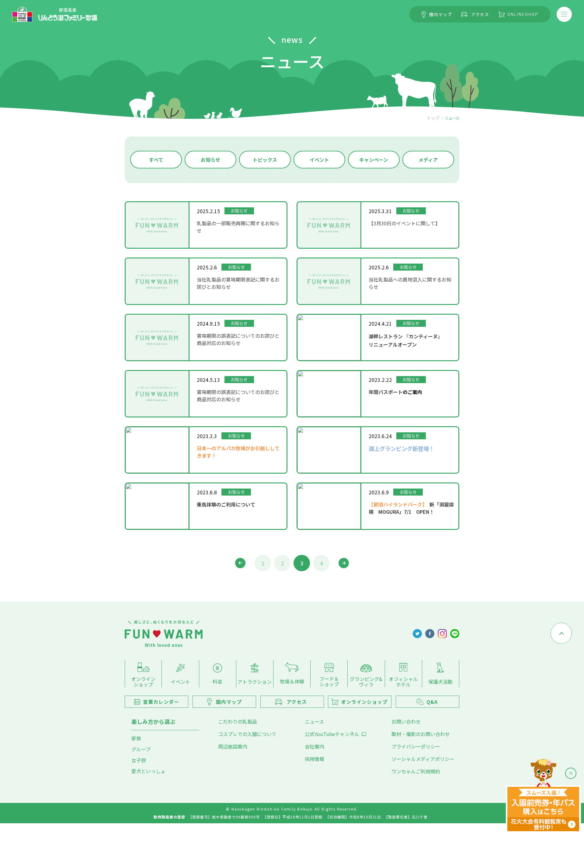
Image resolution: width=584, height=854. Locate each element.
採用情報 (314, 758)
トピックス (265, 159)
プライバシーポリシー (415, 746)
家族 (136, 738)
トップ (433, 118)
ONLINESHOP (522, 14)
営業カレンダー (161, 701)
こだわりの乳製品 (237, 721)
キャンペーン (373, 159)
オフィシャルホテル (403, 681)
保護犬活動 (440, 681)
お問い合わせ (406, 721)
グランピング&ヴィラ (366, 681)
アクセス (480, 14)
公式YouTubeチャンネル (332, 734)
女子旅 (138, 760)
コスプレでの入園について (247, 734)
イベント (319, 159)
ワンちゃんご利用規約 (415, 771)
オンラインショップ (143, 681)
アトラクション (255, 681)
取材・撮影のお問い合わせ (420, 734)
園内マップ (440, 14)
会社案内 (314, 746)
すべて (156, 159)
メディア (428, 159)
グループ (141, 749)
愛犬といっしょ (148, 771)
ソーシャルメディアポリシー (422, 758)
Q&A (432, 701)
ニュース (314, 721)
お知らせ (210, 159)
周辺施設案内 (232, 746)
